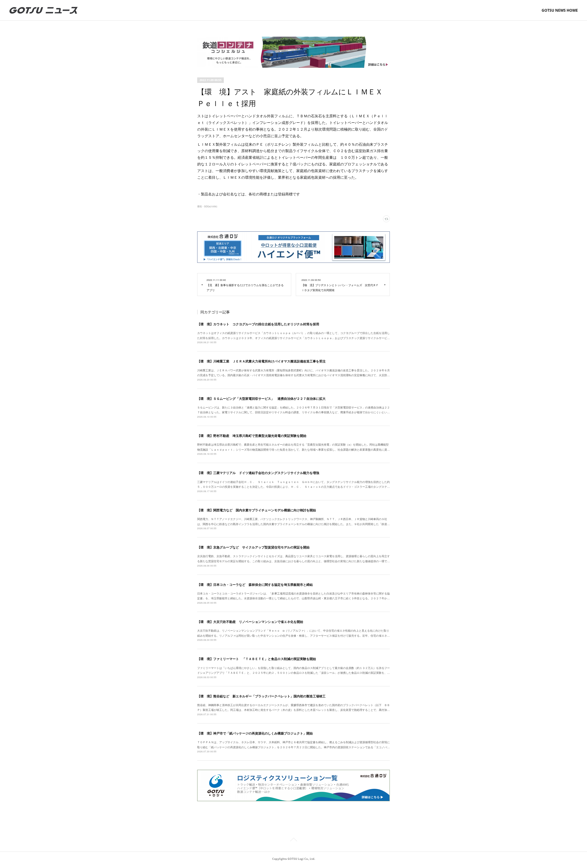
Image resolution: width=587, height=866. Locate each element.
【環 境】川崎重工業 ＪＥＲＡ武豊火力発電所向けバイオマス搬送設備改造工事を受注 (261, 361)
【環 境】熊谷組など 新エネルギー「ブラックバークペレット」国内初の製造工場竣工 (261, 696)
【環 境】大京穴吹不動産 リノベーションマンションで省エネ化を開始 (250, 621)
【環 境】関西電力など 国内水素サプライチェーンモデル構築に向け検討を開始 (256, 510)
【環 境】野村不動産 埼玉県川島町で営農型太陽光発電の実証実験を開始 (251, 435)
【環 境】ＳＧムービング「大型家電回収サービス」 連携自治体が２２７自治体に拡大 (261, 398)
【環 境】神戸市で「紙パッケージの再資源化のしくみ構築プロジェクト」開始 (255, 733)
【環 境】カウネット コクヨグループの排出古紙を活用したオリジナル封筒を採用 (258, 324)
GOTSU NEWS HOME (560, 10)
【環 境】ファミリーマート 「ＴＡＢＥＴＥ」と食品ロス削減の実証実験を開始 (256, 658)
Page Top (293, 840)
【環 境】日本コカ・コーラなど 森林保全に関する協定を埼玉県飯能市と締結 (255, 584)
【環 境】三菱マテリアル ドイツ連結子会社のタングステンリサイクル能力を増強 (258, 472)
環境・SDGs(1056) (207, 206)
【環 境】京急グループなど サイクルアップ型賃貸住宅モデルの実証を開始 (253, 547)
